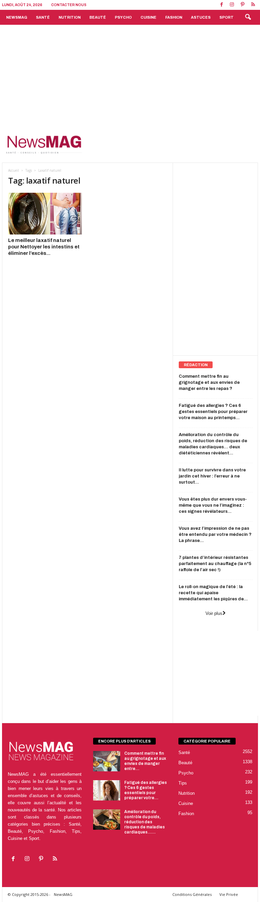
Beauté (97, 17)
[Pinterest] (242, 5)
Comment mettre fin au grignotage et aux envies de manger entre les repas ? (209, 382)
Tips (182, 783)
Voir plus (213, 613)
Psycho (123, 17)
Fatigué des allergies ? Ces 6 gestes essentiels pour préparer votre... (145, 790)
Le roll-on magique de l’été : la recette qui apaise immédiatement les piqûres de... (213, 592)
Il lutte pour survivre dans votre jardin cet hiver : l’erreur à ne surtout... (212, 476)
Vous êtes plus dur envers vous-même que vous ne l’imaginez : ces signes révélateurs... (213, 505)
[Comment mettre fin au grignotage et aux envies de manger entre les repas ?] (106, 761)
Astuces (201, 17)
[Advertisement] (130, 75)
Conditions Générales (192, 894)
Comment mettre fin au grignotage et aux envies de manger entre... (145, 761)
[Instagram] (232, 5)
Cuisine (148, 17)
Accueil (13, 170)
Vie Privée (228, 894)
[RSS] (253, 5)
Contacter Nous (68, 5)
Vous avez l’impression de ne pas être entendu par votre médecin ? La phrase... (215, 534)
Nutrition (70, 17)
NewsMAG (16, 17)
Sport (226, 17)
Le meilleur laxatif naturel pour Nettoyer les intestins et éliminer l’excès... (44, 247)
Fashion (173, 17)
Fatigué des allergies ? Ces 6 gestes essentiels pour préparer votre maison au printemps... (213, 411)
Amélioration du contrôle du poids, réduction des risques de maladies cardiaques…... (144, 821)
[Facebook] (221, 5)
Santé (43, 17)
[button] (247, 17)
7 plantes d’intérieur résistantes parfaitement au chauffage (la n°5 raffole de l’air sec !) (215, 563)
